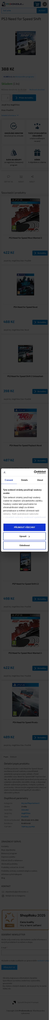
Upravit (22, 536)
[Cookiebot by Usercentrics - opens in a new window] (34, 472)
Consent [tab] (9, 480)
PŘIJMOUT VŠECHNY (24, 527)
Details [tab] (24, 480)
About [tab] (40, 480)
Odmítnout (24, 545)
